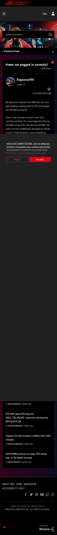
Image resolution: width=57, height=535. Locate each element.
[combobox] (28, 34)
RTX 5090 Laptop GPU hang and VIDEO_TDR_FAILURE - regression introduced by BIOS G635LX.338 (27, 418)
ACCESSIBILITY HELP (13, 488)
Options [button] (53, 51)
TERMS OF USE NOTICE (20, 506)
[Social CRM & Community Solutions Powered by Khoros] (47, 528)
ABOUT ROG (8, 484)
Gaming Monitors (14, 404)
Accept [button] (40, 159)
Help (45, 13)
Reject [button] (17, 159)
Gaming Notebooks (15, 426)
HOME (19, 484)
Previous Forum (11, 51)
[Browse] (5, 14)
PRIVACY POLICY (38, 506)
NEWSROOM (30, 484)
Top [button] (4, 527)
